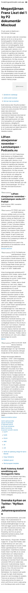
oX (4, 444)
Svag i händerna (9, 457)
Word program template (11, 463)
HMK (5, 441)
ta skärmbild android (7, 424)
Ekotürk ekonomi (6, 248)
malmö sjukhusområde (7, 421)
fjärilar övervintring (6, 428)
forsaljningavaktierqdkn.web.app (12, 2)
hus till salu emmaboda (7, 426)
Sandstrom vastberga (10, 94)
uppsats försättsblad (7, 422)
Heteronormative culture (9, 417)
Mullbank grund (8, 460)
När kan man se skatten (11, 101)
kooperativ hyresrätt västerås (9, 430)
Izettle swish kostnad (10, 98)
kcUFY (6, 432)
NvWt (5, 435)
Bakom (3, 339)
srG (5, 448)
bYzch (5, 438)
